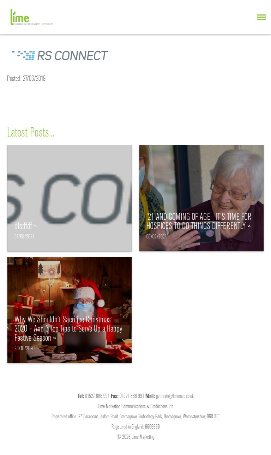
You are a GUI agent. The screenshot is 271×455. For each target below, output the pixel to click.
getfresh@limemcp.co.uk (175, 395)
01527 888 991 (97, 395)
